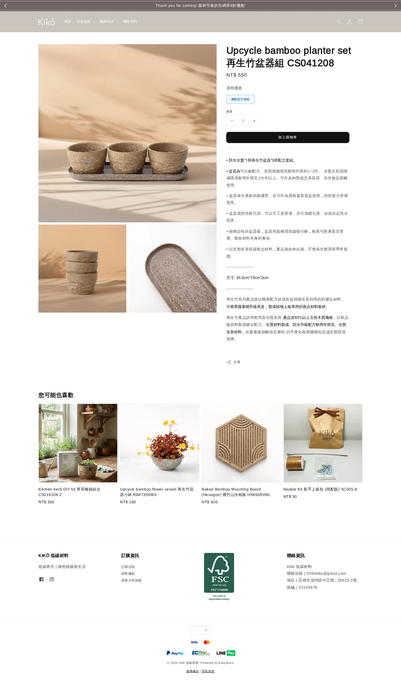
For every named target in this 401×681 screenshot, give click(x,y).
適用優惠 (234, 88)
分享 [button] (237, 362)
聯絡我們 (130, 21)
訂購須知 (128, 567)
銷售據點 (128, 574)
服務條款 (192, 671)
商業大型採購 (131, 580)
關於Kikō (107, 21)
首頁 (67, 21)
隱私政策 (208, 671)
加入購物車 (287, 137)
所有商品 (84, 21)
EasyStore (226, 662)
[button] (339, 21)
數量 (229, 111)
